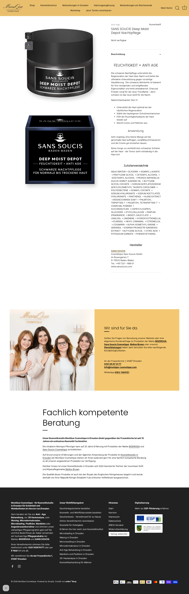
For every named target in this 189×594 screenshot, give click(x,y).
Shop (32, 5)
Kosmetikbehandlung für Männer (76, 562)
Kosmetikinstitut (48, 5)
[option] (28, 36)
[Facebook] (12, 566)
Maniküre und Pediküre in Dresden (77, 554)
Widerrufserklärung (118, 529)
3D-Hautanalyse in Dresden (73, 558)
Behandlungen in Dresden (75, 5)
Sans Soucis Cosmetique (55, 449)
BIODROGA (134, 446)
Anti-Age (115, 24)
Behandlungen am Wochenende (136, 5)
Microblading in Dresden (72, 533)
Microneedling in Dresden (72, 541)
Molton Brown (72, 469)
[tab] (136, 165)
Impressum (114, 516)
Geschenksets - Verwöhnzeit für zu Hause (80, 516)
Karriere (113, 512)
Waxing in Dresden (69, 537)
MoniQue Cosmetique (27, 581)
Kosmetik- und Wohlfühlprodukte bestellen (80, 512)
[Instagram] (19, 566)
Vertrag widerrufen (119, 534)
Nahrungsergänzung (104, 5)
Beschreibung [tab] (118, 54)
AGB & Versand (116, 525)
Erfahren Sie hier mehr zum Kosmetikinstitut (81, 529)
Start (111, 508)
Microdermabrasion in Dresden (75, 545)
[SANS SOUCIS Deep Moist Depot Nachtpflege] (28, 35)
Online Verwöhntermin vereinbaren (77, 521)
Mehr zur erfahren (152, 508)
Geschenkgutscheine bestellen (75, 508)
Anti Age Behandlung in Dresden (76, 550)
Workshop (75, 10)
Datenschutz (115, 521)
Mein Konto (166, 8)
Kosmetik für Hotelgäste (71, 525)
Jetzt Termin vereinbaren (98, 10)
